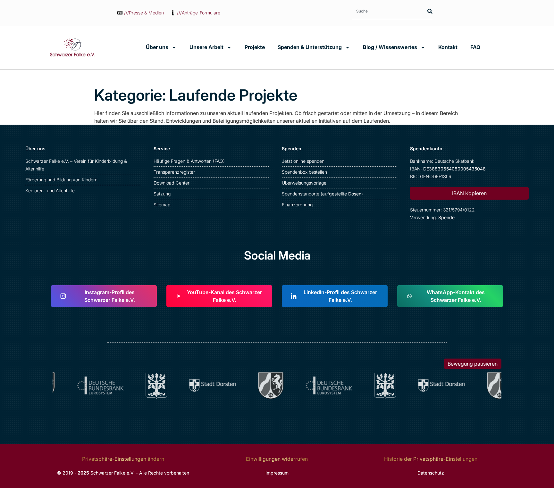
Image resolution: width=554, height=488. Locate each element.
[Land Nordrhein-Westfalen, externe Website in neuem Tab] (268, 385)
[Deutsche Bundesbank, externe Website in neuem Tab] (97, 385)
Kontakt (447, 47)
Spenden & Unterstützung (310, 47)
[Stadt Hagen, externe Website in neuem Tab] (153, 385)
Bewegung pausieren (473, 363)
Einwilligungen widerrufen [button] (277, 459)
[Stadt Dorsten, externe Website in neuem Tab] (209, 385)
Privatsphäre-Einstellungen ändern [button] (123, 459)
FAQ (475, 47)
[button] (469, 193)
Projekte (255, 47)
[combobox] (387, 11)
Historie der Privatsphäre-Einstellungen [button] (430, 459)
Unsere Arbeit (206, 47)
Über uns (157, 47)
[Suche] (428, 11)
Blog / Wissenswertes (390, 47)
